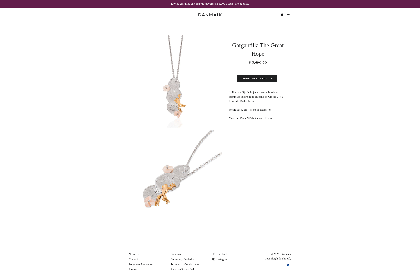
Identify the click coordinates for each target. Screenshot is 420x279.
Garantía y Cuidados (182, 259)
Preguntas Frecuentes (141, 264)
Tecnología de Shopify (278, 258)
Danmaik (210, 14)
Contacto (134, 259)
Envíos (133, 269)
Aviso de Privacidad (182, 269)
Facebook (222, 254)
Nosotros (134, 254)
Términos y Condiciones (185, 264)
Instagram (222, 259)
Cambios (176, 254)
